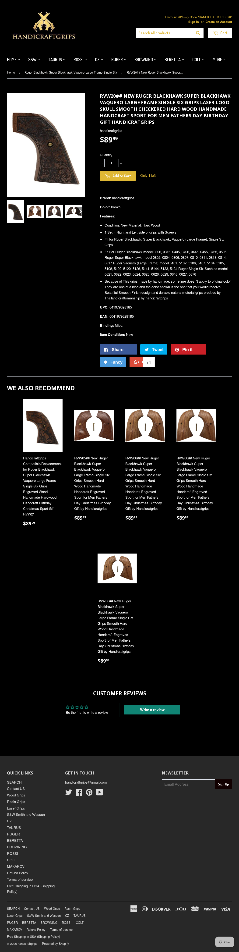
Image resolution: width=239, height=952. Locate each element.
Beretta (173, 59)
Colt (197, 59)
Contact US (16, 788)
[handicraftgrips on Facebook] (78, 793)
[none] (16, 211)
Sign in (193, 22)
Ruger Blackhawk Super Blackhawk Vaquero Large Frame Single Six (71, 72)
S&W (32, 59)
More (217, 59)
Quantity (106, 155)
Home (12, 59)
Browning (144, 59)
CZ (98, 59)
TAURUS (14, 827)
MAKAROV (16, 866)
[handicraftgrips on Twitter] (68, 793)
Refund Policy (17, 872)
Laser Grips (16, 808)
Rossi (79, 59)
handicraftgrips (28, 943)
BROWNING (17, 846)
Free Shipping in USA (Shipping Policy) (33, 936)
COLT (11, 859)
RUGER (13, 833)
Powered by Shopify (55, 943)
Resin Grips (16, 801)
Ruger (117, 59)
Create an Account (219, 22)
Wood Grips (16, 794)
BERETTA (15, 840)
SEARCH (14, 782)
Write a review (152, 709)
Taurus (55, 59)
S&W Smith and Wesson (26, 814)
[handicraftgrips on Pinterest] (89, 793)
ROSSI (12, 853)
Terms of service (20, 879)
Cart (223, 32)
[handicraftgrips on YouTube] (99, 793)
